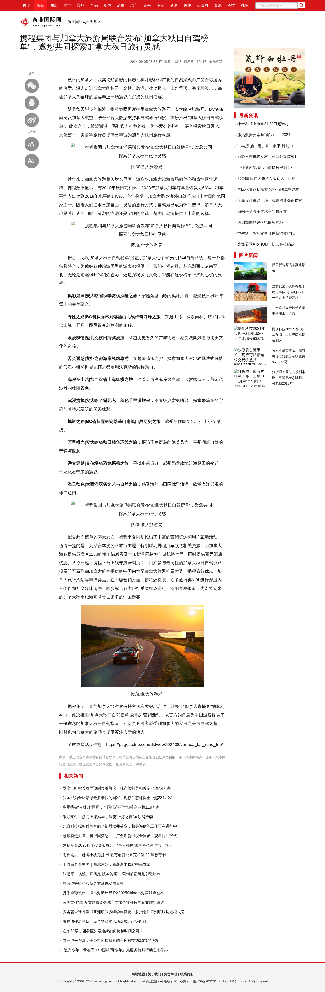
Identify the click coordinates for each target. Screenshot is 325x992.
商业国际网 (76, 22)
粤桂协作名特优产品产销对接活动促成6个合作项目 (106, 921)
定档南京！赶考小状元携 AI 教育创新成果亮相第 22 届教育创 (114, 855)
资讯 (218, 5)
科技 (231, 5)
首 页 (27, 5)
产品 (94, 5)
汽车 (134, 5)
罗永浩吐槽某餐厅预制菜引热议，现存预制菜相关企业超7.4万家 (117, 788)
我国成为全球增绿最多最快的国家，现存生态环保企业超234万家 (117, 798)
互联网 (202, 5)
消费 (120, 5)
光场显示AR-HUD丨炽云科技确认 (266, 244)
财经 (244, 5)
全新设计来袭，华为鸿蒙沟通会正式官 (269, 200)
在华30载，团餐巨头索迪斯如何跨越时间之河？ (103, 931)
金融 (147, 5)
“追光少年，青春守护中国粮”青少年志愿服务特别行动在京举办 (115, 950)
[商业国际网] (41, 28)
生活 (160, 5)
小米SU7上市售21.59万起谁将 (263, 124)
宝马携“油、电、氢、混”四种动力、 (267, 146)
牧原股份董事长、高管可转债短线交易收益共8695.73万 (288, 356)
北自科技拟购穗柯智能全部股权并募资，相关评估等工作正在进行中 (120, 826)
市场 (80, 5)
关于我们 (154, 974)
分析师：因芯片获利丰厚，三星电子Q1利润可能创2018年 (288, 377)
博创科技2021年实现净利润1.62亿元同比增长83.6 (288, 334)
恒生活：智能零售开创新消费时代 (266, 233)
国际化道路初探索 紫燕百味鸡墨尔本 (268, 190)
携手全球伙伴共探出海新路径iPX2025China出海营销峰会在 (113, 893)
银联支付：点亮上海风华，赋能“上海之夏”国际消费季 (108, 817)
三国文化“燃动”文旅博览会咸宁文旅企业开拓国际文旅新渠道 (113, 902)
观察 (107, 5)
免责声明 (170, 974)
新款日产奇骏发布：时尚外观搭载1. (267, 157)
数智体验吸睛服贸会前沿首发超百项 (93, 883)
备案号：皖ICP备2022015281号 (204, 981)
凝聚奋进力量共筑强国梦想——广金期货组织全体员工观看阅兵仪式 (120, 836)
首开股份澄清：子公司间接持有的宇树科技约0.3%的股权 (111, 940)
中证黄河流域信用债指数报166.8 (265, 168)
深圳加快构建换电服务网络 (260, 222)
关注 (187, 5)
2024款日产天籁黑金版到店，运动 (266, 179)
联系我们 (186, 974)
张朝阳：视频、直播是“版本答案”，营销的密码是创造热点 (111, 874)
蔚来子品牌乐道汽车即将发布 (262, 211)
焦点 (54, 5)
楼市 (67, 5)
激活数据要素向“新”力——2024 (263, 135)
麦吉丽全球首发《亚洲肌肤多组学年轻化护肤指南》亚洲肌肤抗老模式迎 (124, 912)
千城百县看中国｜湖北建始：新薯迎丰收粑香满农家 (106, 864)
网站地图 (138, 974)
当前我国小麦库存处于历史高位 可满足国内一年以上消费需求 (288, 292)
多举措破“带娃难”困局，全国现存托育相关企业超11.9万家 (111, 807)
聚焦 (174, 5)
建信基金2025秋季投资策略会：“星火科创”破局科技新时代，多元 (118, 845)
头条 (40, 5)
